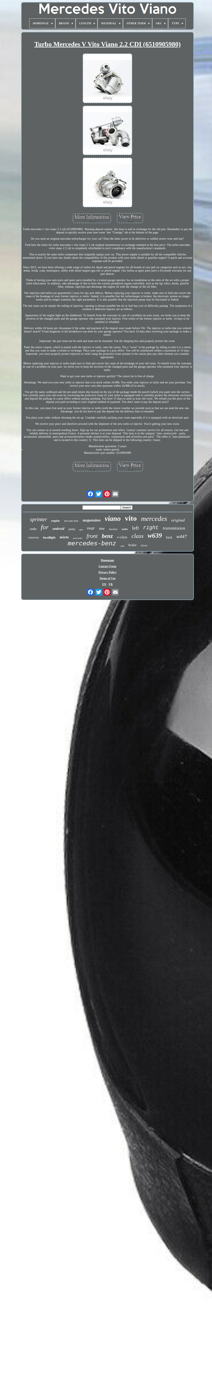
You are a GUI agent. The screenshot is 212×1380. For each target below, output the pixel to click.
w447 (181, 536)
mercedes (154, 518)
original (178, 520)
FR (111, 584)
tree (102, 528)
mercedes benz (71, 520)
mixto (64, 537)
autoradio (77, 538)
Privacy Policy (108, 572)
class (137, 535)
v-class (122, 537)
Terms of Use (107, 578)
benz (107, 536)
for (44, 527)
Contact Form (107, 566)
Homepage (107, 560)
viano (113, 518)
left (135, 528)
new (81, 530)
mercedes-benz (92, 543)
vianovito (33, 537)
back (169, 537)
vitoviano (113, 529)
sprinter (38, 519)
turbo (125, 529)
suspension (92, 520)
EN (104, 584)
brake (132, 545)
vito (131, 518)
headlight (49, 537)
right (151, 528)
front (92, 536)
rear (91, 528)
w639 (155, 535)
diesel (144, 545)
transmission (174, 528)
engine (55, 520)
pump (72, 529)
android (58, 529)
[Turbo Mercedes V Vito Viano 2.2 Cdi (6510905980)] (107, 79)
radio (33, 529)
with (122, 546)
